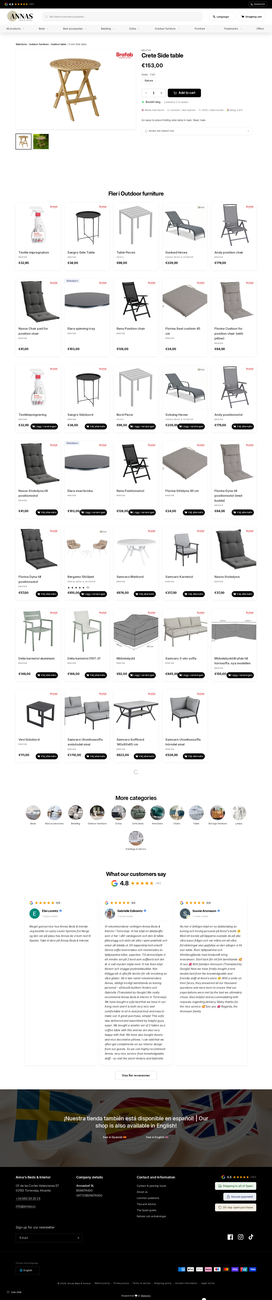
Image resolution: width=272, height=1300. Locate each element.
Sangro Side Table (81, 252)
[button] (18, 29)
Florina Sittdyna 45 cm (182, 491)
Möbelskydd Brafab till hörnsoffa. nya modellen (232, 661)
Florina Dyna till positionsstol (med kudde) (228, 495)
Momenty (146, 1295)
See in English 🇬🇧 (157, 1137)
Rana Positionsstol (130, 491)
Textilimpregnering (32, 415)
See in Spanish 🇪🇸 (115, 1137)
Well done (21, 44)
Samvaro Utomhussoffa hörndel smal (183, 742)
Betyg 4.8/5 (236, 110)
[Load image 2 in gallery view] (41, 141)
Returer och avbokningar (151, 1216)
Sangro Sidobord (80, 415)
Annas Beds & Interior (79, 1283)
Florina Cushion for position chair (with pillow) (228, 333)
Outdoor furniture (38, 44)
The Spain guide (146, 1210)
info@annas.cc (26, 1206)
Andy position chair (228, 252)
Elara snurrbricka (80, 491)
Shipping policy (163, 1283)
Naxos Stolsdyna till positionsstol (33, 493)
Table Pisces (126, 252)
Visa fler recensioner (136, 1075)
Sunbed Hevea (176, 252)
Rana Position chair (131, 328)
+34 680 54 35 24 (28, 1198)
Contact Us (259, 4)
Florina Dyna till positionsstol (30, 579)
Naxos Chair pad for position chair (33, 331)
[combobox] (124, 16)
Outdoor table (58, 44)
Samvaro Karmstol (179, 577)
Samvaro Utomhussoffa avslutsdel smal (85, 742)
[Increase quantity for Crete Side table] (161, 93)
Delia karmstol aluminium (37, 658)
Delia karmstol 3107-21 (84, 658)
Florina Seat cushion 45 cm (182, 331)
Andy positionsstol (228, 415)
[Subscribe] (78, 1237)
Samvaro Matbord (130, 577)
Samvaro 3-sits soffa (180, 658)
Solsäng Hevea (176, 415)
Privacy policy (121, 1283)
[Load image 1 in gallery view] (23, 141)
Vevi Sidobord (29, 739)
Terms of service (141, 1283)
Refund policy (102, 1283)
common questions (148, 1197)
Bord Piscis (125, 415)
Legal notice (207, 1283)
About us (142, 1191)
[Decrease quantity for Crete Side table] (146, 93)
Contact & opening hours (151, 1185)
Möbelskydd (126, 658)
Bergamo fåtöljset (81, 577)
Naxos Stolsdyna (227, 577)
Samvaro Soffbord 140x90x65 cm (130, 742)
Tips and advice (146, 1204)
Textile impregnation (34, 252)
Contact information (186, 1283)
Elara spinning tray (81, 328)
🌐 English (26, 1270)
